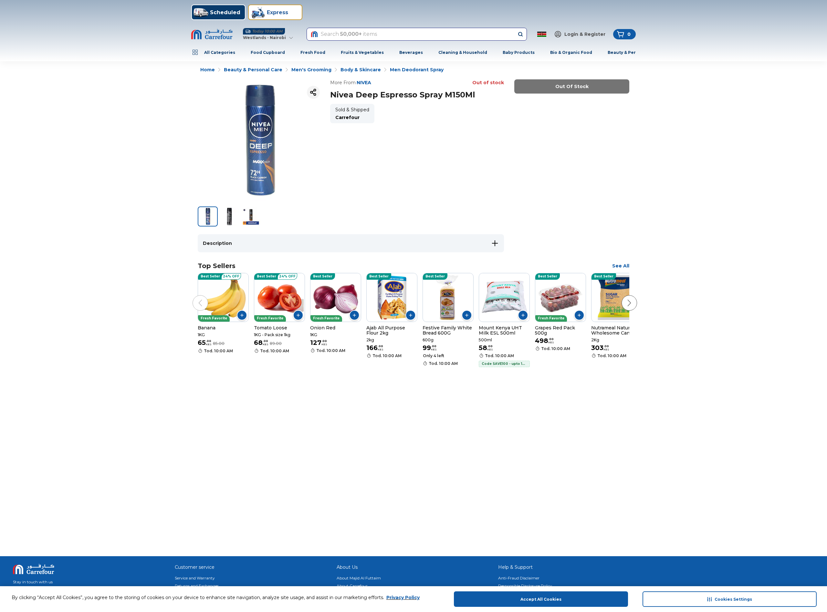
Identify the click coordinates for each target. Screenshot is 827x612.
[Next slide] (623, 296)
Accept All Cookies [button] (540, 599)
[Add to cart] (242, 315)
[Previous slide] (194, 296)
